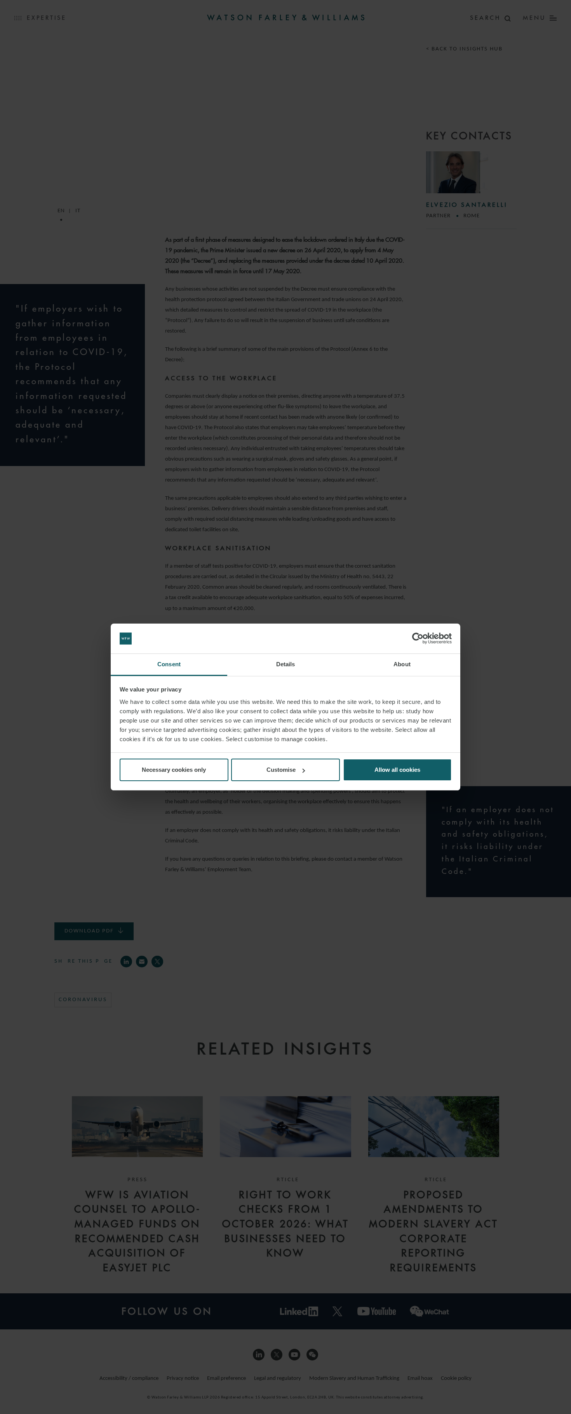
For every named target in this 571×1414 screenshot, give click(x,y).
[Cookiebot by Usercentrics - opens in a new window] (418, 639)
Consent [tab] (169, 664)
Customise (281, 769)
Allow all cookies (397, 769)
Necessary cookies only (174, 769)
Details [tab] (285, 664)
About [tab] (402, 664)
